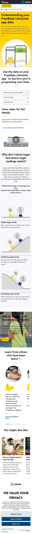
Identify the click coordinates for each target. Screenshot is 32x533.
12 (5, 464)
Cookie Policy (4, 528)
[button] (26, 6)
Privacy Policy (10, 528)
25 (7, 471)
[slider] (16, 143)
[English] (1, 9)
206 (19, 358)
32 (22, 170)
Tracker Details (5, 531)
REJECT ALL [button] (16, 524)
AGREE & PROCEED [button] (16, 519)
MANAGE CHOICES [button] (16, 514)
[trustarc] (27, 530)
